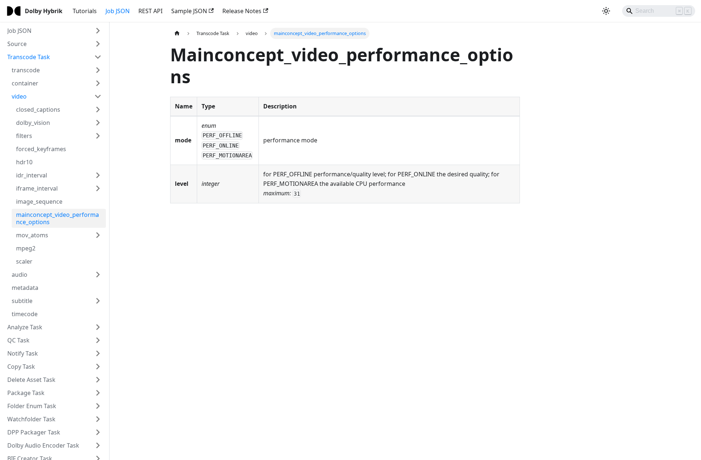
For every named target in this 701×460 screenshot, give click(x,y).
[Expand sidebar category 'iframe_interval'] (98, 188)
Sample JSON (189, 11)
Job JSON (118, 11)
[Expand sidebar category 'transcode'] (98, 70)
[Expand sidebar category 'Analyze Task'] (98, 327)
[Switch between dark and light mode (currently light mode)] (606, 11)
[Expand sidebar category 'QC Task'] (98, 340)
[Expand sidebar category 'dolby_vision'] (98, 123)
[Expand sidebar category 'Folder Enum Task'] (98, 406)
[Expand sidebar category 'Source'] (98, 44)
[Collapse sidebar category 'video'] (98, 96)
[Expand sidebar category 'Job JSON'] (98, 31)
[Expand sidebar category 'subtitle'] (98, 301)
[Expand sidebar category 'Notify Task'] (98, 353)
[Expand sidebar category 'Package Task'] (98, 393)
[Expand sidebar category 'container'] (98, 83)
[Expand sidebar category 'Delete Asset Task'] (98, 380)
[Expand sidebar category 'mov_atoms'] (98, 235)
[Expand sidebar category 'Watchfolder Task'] (98, 419)
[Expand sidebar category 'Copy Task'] (98, 366)
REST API (150, 11)
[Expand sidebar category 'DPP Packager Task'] (98, 432)
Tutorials (85, 11)
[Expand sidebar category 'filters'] (98, 136)
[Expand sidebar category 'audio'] (98, 274)
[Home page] (177, 33)
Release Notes (241, 11)
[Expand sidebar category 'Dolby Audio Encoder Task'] (98, 445)
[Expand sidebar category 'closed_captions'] (98, 109)
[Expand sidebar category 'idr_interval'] (98, 175)
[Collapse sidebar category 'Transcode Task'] (98, 57)
